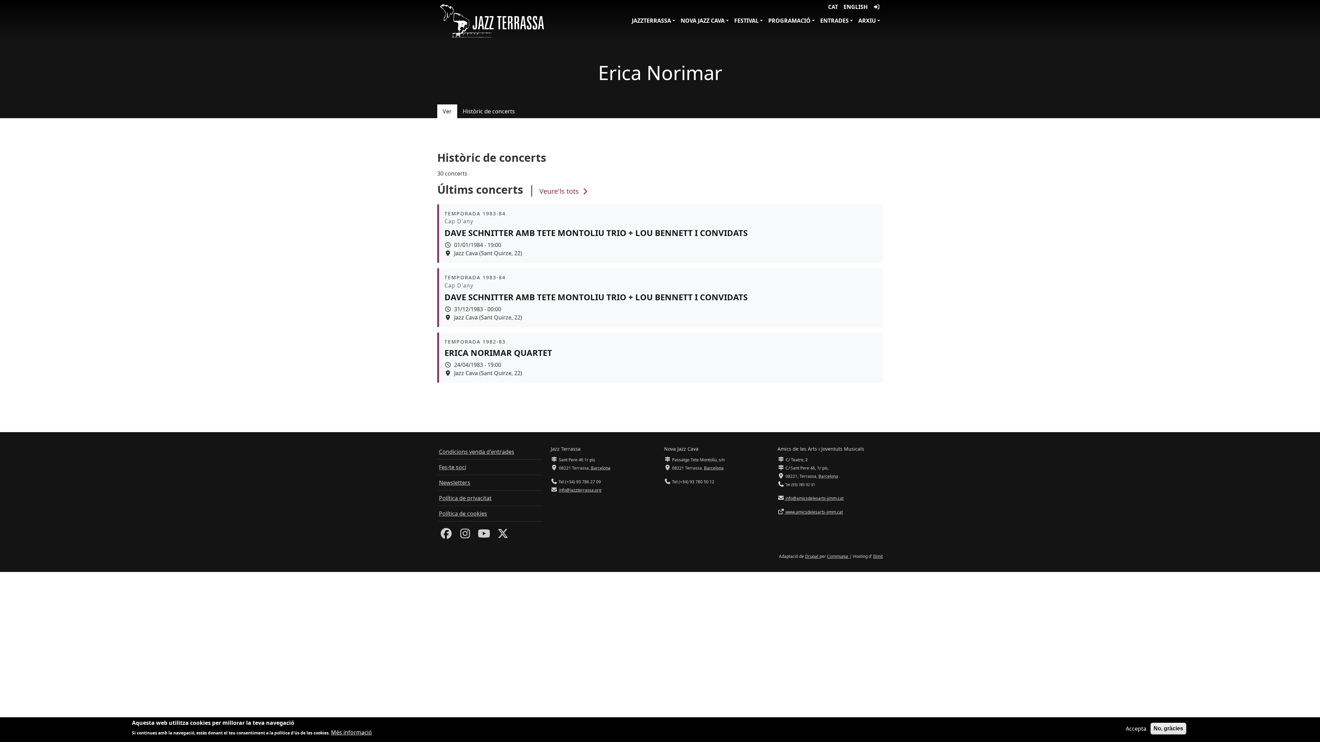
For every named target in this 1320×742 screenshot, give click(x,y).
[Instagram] (465, 535)
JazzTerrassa (651, 20)
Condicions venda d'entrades (476, 452)
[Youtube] (484, 535)
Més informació (351, 732)
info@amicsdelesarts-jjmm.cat (814, 498)
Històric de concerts (489, 111)
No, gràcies (1168, 728)
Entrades (834, 20)
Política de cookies (463, 513)
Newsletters (454, 482)
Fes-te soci (452, 467)
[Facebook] (446, 535)
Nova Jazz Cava (703, 20)
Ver (447, 111)
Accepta (1136, 728)
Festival (746, 20)
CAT (833, 7)
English (856, 7)
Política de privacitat (465, 498)
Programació (789, 20)
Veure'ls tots (560, 191)
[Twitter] (503, 535)
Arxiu (867, 20)
